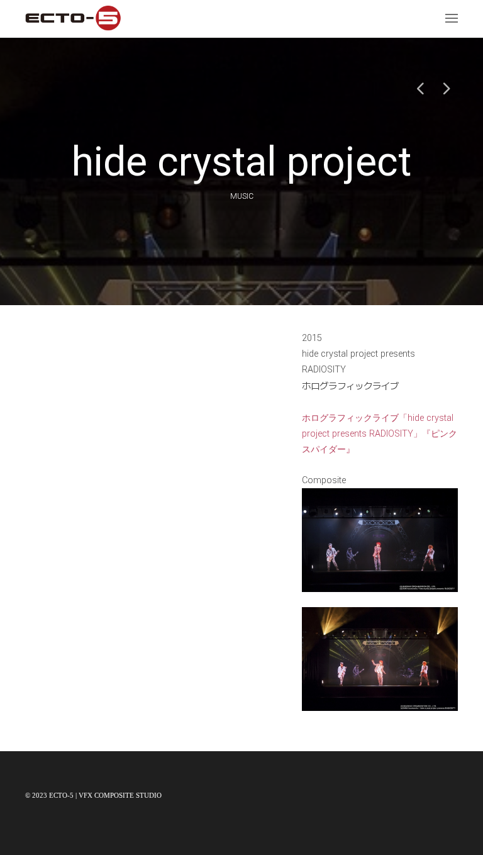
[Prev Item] (420, 88)
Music (241, 196)
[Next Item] (445, 88)
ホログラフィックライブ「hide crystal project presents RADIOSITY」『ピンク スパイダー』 (379, 434)
